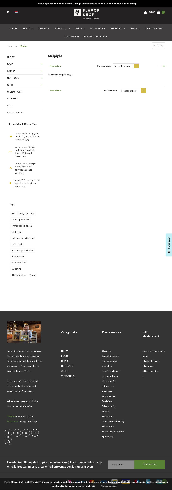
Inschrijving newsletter (113, 431)
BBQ (14, 213)
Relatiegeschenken (111, 371)
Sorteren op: (104, 66)
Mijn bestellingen (151, 361)
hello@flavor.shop (28, 421)
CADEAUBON (72, 36)
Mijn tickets (148, 366)
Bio (32, 213)
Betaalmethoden (110, 376)
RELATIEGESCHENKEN (96, 36)
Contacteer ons (153, 28)
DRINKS (42, 28)
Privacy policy (109, 406)
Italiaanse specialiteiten (23, 238)
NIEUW (13, 28)
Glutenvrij (16, 232)
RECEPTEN (116, 28)
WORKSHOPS (97, 28)
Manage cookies (109, 486)
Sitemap (106, 411)
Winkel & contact (110, 356)
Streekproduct (19, 262)
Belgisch (24, 213)
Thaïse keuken (19, 275)
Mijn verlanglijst (150, 371)
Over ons (106, 351)
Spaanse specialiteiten (22, 250)
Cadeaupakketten (20, 219)
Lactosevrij (17, 244)
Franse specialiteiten (22, 225)
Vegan (32, 275)
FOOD (26, 28)
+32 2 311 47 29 (24, 416)
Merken (24, 46)
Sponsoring (107, 436)
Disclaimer (107, 401)
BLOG (134, 28)
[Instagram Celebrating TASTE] (17, 433)
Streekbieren (18, 256)
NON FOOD (61, 28)
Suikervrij (16, 268)
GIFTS (78, 28)
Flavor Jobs (108, 416)
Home (10, 46)
